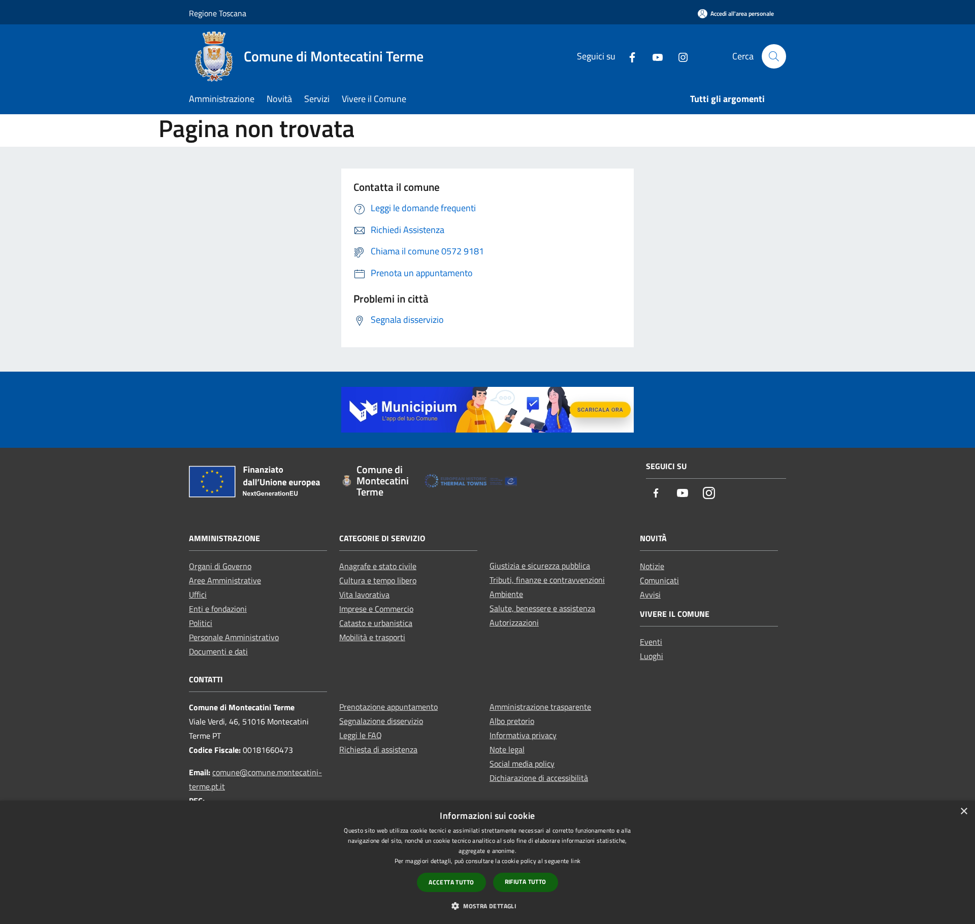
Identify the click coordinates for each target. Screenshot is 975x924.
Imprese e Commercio (376, 609)
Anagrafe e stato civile (377, 566)
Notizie (652, 566)
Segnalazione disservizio (381, 721)
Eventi (651, 642)
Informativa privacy (523, 735)
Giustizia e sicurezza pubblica (540, 565)
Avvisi (650, 594)
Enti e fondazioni (218, 609)
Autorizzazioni (514, 622)
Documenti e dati (218, 651)
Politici (200, 623)
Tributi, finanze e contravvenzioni (547, 580)
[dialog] (487, 862)
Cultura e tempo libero (377, 580)
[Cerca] (774, 56)
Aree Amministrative (225, 580)
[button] (487, 906)
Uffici (198, 594)
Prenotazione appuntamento (388, 707)
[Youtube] (653, 56)
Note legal (507, 749)
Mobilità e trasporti (372, 637)
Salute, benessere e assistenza (542, 608)
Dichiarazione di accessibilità (539, 778)
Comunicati (659, 580)
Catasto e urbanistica (375, 623)
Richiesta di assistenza (378, 749)
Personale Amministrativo (234, 637)
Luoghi (651, 656)
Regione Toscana (217, 13)
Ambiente (506, 594)
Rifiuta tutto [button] (525, 881)
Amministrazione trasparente (540, 707)
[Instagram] (679, 56)
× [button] (963, 811)
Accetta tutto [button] (451, 882)
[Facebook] (628, 56)
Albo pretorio (512, 721)
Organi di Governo (220, 566)
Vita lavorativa (364, 594)
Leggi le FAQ (360, 735)
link (575, 861)
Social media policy (522, 763)
